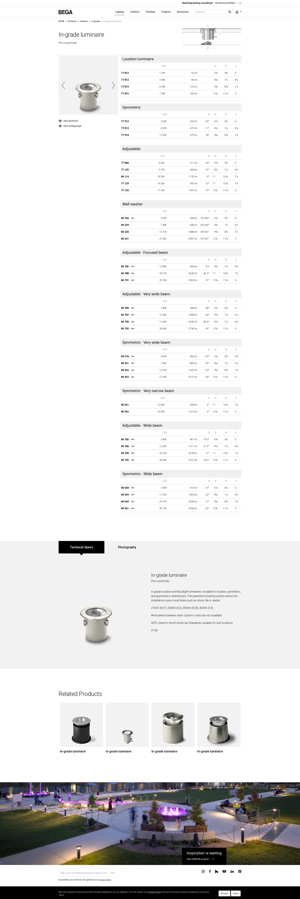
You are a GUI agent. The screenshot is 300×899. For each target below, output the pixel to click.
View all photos (70, 121)
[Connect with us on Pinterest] (239, 871)
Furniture (150, 11)
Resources (183, 11)
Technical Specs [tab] (81, 547)
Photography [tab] (127, 547)
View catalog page (72, 126)
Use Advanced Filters (224, 3)
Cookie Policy (154, 892)
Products (72, 21)
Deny (235, 893)
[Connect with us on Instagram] (203, 871)
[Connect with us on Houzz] (216, 871)
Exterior (84, 21)
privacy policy (105, 880)
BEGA (61, 21)
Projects (166, 11)
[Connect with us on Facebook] (210, 871)
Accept (224, 893)
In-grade (96, 21)
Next (113, 85)
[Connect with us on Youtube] (224, 871)
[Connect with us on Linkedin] (232, 871)
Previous (63, 85)
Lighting (119, 11)
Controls (134, 11)
